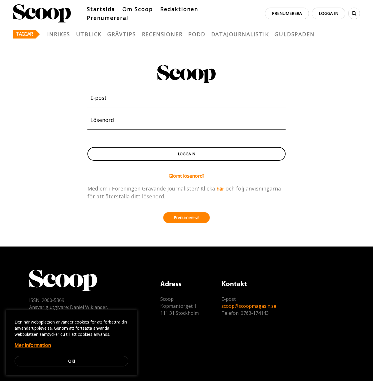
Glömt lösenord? (187, 176)
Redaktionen (179, 9)
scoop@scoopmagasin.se (248, 306)
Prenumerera (287, 13)
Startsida (101, 9)
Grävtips (121, 34)
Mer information (33, 345)
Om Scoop (137, 9)
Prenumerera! (107, 17)
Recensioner (162, 34)
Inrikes (58, 34)
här (220, 189)
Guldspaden (294, 34)
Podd (196, 34)
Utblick (89, 34)
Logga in (328, 13)
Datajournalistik (240, 34)
